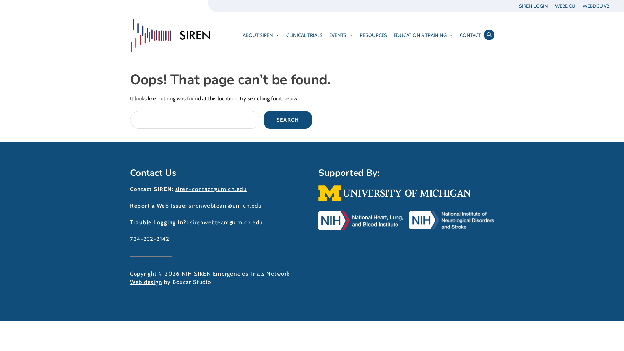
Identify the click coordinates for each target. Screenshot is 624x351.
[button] (489, 35)
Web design (146, 282)
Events (337, 35)
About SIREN (258, 35)
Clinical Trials (304, 35)
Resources (373, 35)
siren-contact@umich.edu (211, 189)
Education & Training (420, 35)
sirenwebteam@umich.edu (225, 205)
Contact (470, 35)
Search (288, 120)
